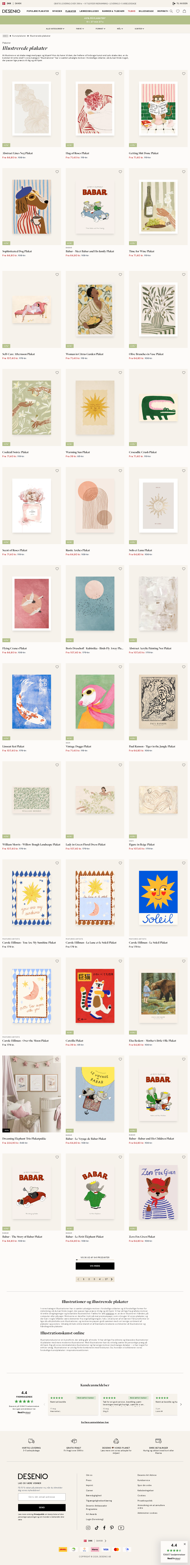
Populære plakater (38, 11)
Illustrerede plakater (40, 36)
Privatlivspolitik (145, 1500)
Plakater (70, 11)
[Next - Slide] (181, 1404)
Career (89, 1490)
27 (106, 1279)
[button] (174, 1552)
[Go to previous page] (78, 1279)
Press (89, 1480)
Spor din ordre (145, 1485)
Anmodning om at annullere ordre (151, 1506)
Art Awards (91, 1514)
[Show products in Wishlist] (178, 11)
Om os (89, 1475)
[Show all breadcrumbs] (5, 35)
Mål (119, 29)
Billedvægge (146, 11)
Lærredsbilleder (89, 11)
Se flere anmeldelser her (95, 1422)
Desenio (103, 1556)
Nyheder (57, 11)
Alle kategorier (54, 29)
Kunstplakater (19, 36)
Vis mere (95, 1266)
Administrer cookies (147, 1513)
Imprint (89, 1485)
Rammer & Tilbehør (113, 11)
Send (42, 1507)
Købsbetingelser (146, 1490)
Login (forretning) (95, 1519)
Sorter (138, 29)
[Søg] (171, 11)
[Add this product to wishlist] (57, 73)
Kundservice (144, 1480)
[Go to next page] (111, 1279)
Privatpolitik (39, 1514)
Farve (79, 29)
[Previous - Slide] (44, 1404)
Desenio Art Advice (147, 1475)
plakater (110, 1313)
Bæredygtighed (94, 1495)
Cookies (142, 1495)
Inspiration (164, 11)
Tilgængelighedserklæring (99, 1500)
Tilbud (131, 11)
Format (99, 29)
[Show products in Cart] (184, 11)
